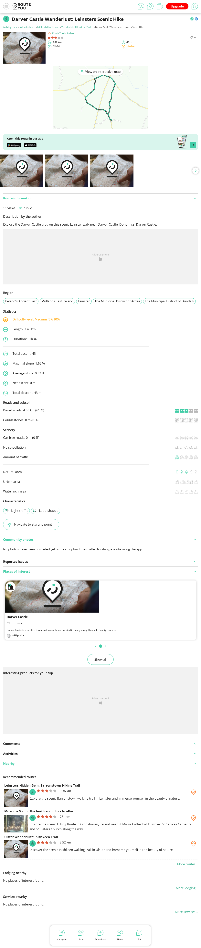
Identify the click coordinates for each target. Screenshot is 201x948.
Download (100, 939)
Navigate (62, 939)
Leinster (84, 301)
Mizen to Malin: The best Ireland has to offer (38, 811)
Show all (100, 659)
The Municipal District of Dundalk (169, 301)
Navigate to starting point (33, 524)
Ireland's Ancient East (21, 301)
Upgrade (177, 6)
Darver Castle (17, 617)
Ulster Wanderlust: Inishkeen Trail (31, 837)
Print (81, 939)
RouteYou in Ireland (63, 33)
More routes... (187, 864)
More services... (186, 912)
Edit (139, 939)
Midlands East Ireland (48, 27)
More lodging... (187, 888)
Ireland (23, 27)
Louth (32, 27)
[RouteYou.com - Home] (22, 6)
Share (120, 939)
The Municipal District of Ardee (77, 27)
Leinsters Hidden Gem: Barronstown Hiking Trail (42, 785)
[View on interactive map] (100, 126)
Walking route (10, 27)
